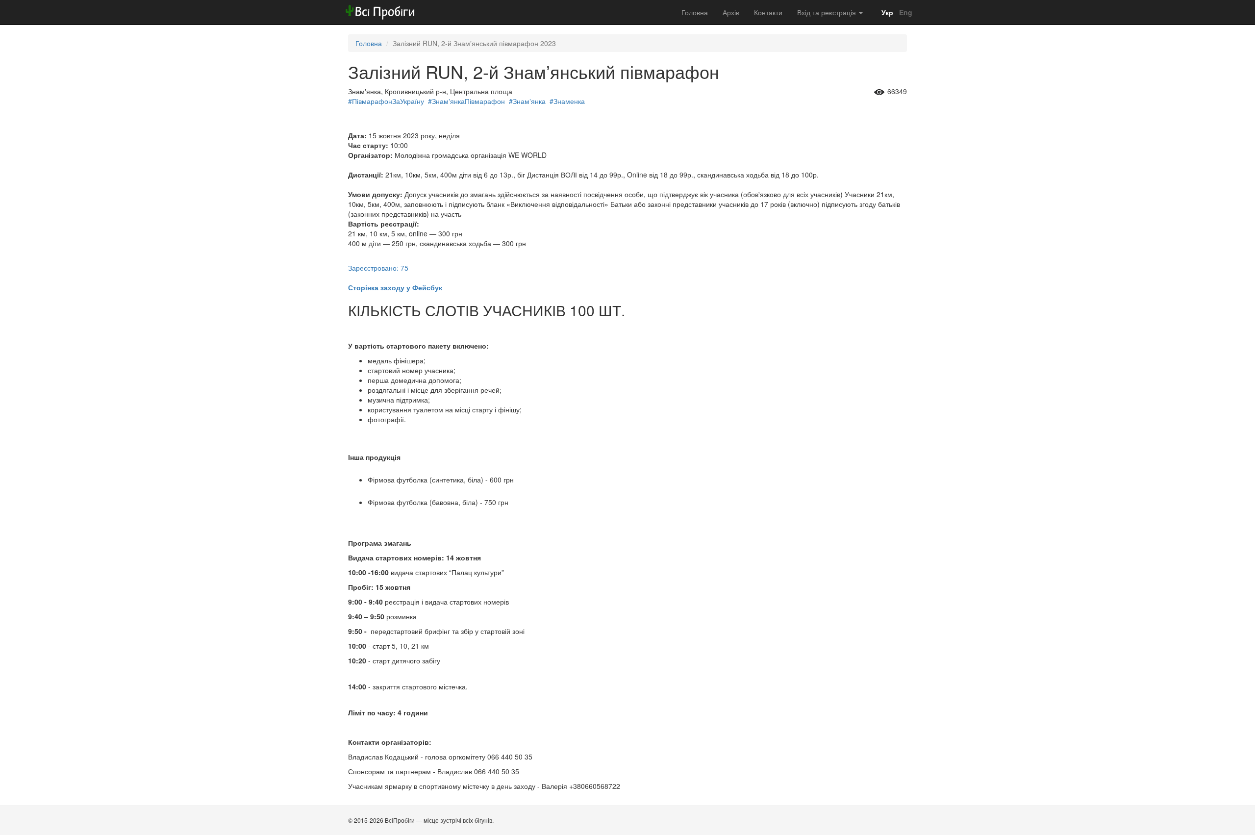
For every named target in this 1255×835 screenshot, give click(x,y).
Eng (904, 12)
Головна (694, 12)
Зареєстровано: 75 (378, 268)
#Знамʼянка (527, 101)
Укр (886, 12)
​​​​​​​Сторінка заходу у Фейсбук (395, 287)
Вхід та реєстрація (827, 12)
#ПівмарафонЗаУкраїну (386, 101)
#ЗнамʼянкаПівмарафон (466, 101)
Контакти (768, 12)
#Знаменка (567, 101)
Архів (731, 12)
